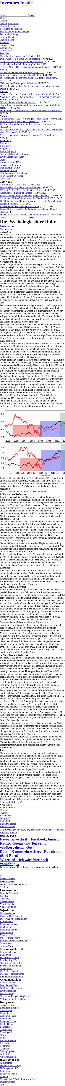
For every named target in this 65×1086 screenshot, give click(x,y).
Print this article (7, 826)
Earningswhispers (8, 952)
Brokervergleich (7, 982)
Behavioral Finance (9, 1007)
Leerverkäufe (6, 932)
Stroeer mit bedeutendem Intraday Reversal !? (22, 72)
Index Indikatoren (8, 929)
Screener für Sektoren (10, 165)
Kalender (4, 143)
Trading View (6, 946)
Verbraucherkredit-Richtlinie (13, 999)
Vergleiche (5, 148)
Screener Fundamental (10, 965)
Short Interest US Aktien (11, 176)
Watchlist (4, 53)
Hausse (13, 832)
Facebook (4, 815)
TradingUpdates (7, 1051)
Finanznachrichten (9, 924)
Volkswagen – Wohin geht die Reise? (18, 83)
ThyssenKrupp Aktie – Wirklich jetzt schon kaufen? (24, 118)
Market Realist (7, 901)
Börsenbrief (5, 146)
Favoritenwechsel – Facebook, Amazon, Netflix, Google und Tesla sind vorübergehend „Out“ (30, 843)
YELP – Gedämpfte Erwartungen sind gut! (20, 135)
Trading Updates (8, 37)
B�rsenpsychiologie (15, 829)
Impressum (5, 1071)
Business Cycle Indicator (12, 916)
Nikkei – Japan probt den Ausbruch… (18, 102)
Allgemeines (6, 1062)
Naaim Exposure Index (11, 963)
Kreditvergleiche (8, 990)
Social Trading (7, 993)
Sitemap (4, 1076)
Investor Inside (28, 1079)
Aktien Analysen (8, 45)
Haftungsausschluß (9, 1068)
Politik (3, 1037)
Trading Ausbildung (9, 23)
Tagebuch (4, 1048)
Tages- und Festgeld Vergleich (14, 996)
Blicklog (4, 896)
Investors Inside (16, 2)
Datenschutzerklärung (10, 1065)
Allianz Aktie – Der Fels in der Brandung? (20, 206)
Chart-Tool (5, 178)
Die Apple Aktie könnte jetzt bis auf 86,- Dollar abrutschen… (29, 78)
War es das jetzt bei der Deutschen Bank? (19, 75)
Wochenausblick (8, 1056)
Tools (2, 159)
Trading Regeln (7, 26)
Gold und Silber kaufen (11, 988)
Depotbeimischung (9, 34)
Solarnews (5, 1046)
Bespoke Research (9, 893)
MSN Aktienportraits (10, 938)
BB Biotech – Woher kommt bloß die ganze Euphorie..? (27, 124)
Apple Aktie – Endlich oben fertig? (16, 64)
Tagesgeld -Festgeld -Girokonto (15, 154)
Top (2, 1084)
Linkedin (4, 821)
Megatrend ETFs (8, 935)
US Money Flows (8, 170)
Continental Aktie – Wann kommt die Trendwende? (24, 198)
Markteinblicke (7, 904)
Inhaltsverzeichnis (8, 1073)
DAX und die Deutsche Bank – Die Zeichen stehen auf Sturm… (31, 110)
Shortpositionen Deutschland (14, 173)
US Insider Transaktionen (12, 974)
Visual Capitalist (8, 907)
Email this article (8, 823)
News (3, 1035)
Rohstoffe (4, 1043)
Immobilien (5, 1018)
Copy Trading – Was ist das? (13, 56)
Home (3, 18)
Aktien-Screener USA (10, 162)
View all (4, 69)
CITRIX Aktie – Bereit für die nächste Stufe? (21, 61)
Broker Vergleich (8, 151)
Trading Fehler (7, 39)
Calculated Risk (7, 898)
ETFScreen (5, 954)
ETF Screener (6, 921)
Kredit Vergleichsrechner (12, 157)
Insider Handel (7, 1024)
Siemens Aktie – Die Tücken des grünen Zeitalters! (24, 67)
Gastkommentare (8, 1016)
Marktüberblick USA (10, 167)
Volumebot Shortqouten (11, 976)
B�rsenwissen (7, 226)
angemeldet (15, 867)
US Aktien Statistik (9, 971)
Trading (3, 20)
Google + (4, 818)
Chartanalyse (6, 48)
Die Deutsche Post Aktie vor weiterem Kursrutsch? (24, 214)
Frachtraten (5, 927)
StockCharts (6, 968)
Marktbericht (6, 50)
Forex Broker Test (8, 985)
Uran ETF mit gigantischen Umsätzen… (19, 121)
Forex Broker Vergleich (11, 29)
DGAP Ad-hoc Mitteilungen (13, 918)
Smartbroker (6, 943)
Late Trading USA (9, 960)
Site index (5, 887)
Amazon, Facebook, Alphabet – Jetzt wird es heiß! (24, 94)
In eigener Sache (8, 1021)
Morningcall (6, 1032)
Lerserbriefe (5, 1026)
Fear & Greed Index (9, 957)
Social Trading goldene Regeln (14, 31)
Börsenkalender (7, 913)
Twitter (3, 813)
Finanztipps (5, 140)
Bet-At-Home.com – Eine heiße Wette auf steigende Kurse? (28, 209)
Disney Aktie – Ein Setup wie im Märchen (20, 58)
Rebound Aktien (8, 1040)
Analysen (4, 42)
